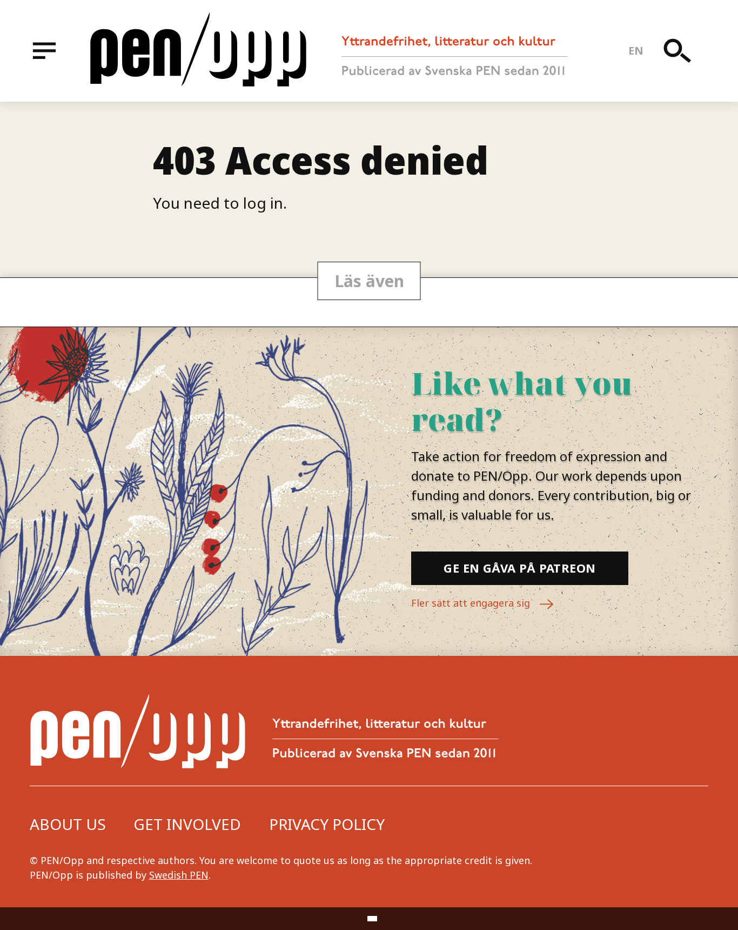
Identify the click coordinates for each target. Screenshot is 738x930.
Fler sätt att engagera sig (472, 602)
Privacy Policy (327, 824)
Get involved (187, 824)
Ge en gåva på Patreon (519, 568)
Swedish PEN (179, 874)
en (636, 50)
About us (68, 824)
